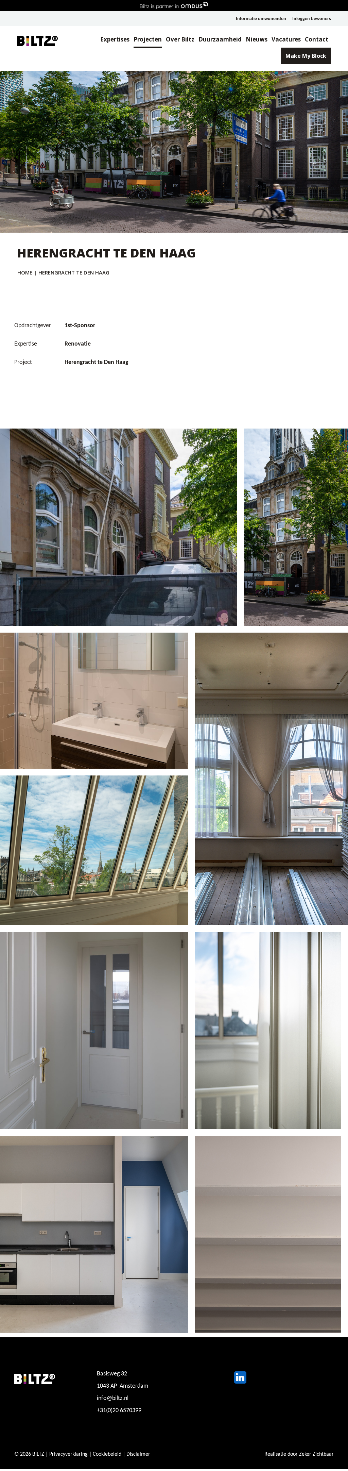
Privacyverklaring (68, 1454)
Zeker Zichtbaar (316, 1454)
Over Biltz (180, 39)
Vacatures (286, 39)
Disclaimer (138, 1454)
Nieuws (256, 39)
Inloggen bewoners (311, 18)
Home (24, 272)
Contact (316, 39)
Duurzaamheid (220, 39)
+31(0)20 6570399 (119, 1410)
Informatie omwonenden (261, 18)
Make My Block (305, 56)
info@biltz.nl (112, 1398)
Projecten (148, 39)
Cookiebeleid (107, 1454)
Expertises (114, 39)
